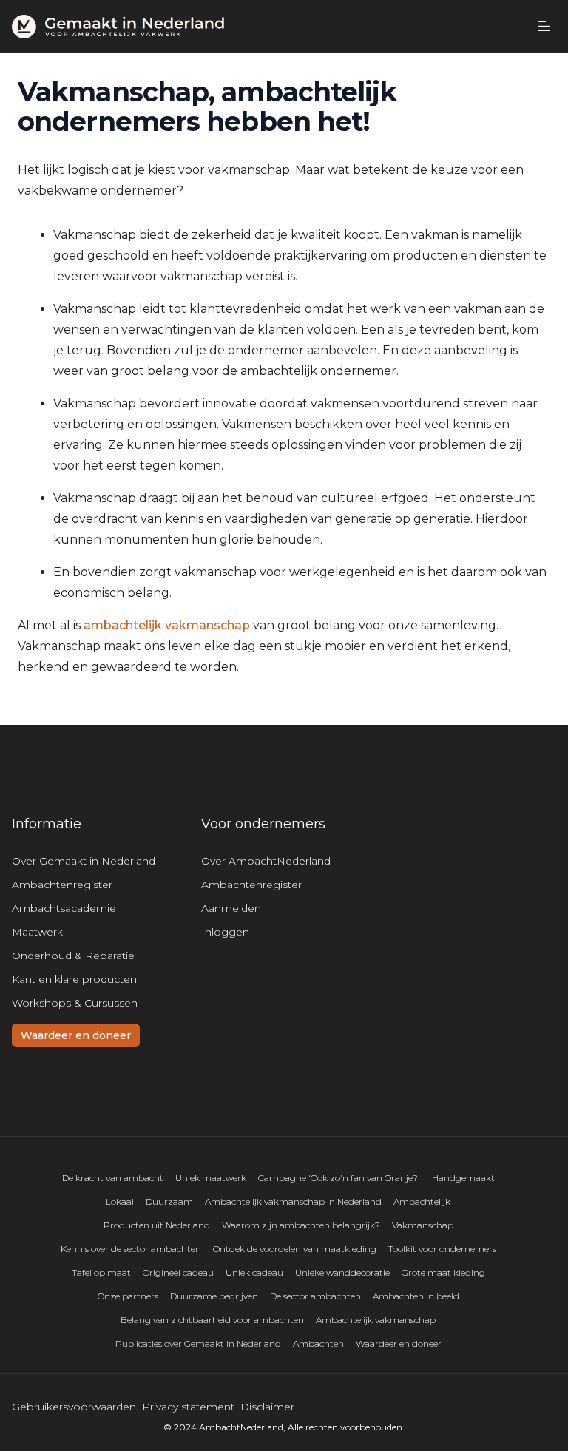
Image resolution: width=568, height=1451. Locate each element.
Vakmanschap (422, 1225)
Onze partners (128, 1296)
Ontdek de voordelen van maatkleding (294, 1248)
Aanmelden (231, 908)
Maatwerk (37, 931)
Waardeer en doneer (76, 1035)
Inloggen (225, 931)
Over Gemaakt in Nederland (83, 860)
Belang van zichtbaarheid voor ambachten (212, 1319)
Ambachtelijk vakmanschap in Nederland (293, 1201)
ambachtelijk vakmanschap (167, 625)
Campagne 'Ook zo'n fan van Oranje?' (339, 1177)
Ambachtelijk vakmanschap (376, 1319)
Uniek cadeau (254, 1272)
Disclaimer (267, 1406)
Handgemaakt (463, 1177)
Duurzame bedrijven (214, 1296)
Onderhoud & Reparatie (73, 955)
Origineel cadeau (178, 1272)
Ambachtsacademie (64, 908)
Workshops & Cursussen (75, 1002)
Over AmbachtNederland (266, 860)
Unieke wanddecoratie (342, 1272)
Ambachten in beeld (416, 1296)
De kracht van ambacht (112, 1177)
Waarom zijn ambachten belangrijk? (301, 1225)
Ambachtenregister (62, 884)
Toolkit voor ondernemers (442, 1248)
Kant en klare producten (74, 979)
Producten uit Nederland (157, 1225)
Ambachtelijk (421, 1201)
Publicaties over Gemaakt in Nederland (198, 1343)
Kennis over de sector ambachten (131, 1248)
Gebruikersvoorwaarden (74, 1406)
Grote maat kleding (443, 1272)
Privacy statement (188, 1406)
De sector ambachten (315, 1296)
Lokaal (120, 1201)
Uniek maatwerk (210, 1177)
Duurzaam (169, 1201)
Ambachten (318, 1343)
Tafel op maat (101, 1272)
